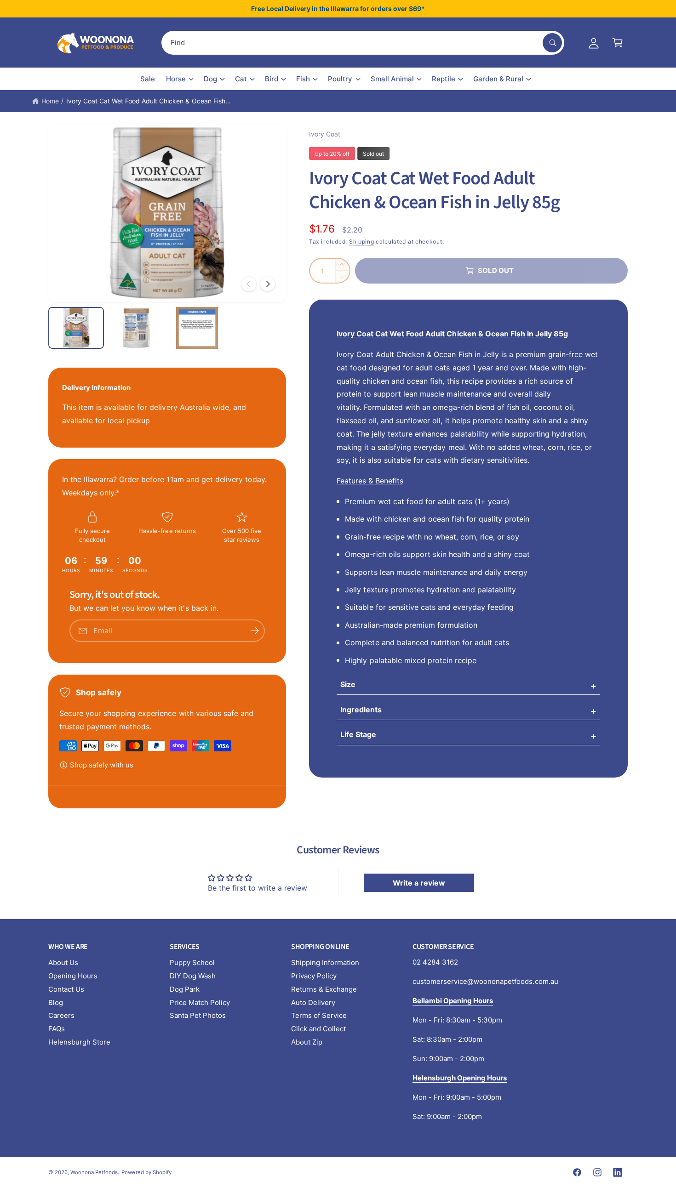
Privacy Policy (314, 975)
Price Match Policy (200, 1002)
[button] (618, 43)
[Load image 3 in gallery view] (197, 328)
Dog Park (185, 989)
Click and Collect (318, 1028)
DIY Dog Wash (193, 975)
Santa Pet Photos (198, 1015)
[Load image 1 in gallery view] (76, 328)
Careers (61, 1015)
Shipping (361, 241)
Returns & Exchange (324, 989)
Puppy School (192, 962)
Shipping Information (325, 962)
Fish (303, 78)
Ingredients (361, 709)
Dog (210, 78)
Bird (271, 78)
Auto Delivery (313, 1002)
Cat (241, 78)
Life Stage (358, 734)
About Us (63, 962)
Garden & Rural (498, 78)
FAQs (56, 1028)
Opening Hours (72, 975)
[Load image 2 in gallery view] (136, 328)
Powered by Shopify (146, 1172)
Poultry (340, 78)
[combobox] (362, 43)
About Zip (306, 1042)
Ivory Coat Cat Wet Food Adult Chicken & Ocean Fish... (148, 101)
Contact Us (66, 989)
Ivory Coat (324, 134)
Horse (176, 78)
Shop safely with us (101, 765)
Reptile (443, 78)
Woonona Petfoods (94, 1172)
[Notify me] (255, 630)
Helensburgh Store (79, 1042)
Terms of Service (319, 1015)
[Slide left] (248, 284)
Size (347, 684)
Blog (55, 1002)
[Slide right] (267, 284)
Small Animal (392, 78)
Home (50, 101)
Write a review (419, 882)
